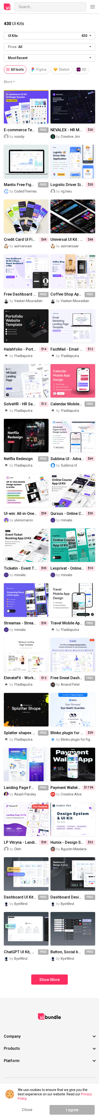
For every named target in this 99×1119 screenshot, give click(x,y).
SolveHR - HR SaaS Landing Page (21, 404)
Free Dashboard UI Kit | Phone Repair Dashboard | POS (21, 294)
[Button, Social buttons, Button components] (72, 929)
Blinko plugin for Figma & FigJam (68, 733)
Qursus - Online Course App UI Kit (68, 513)
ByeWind (20, 904)
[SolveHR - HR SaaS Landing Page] (26, 381)
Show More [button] (49, 979)
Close (27, 1109)
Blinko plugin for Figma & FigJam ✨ (78, 739)
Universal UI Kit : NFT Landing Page (68, 239)
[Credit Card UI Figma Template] (26, 216)
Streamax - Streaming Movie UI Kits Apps (21, 623)
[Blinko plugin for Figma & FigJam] (72, 709)
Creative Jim (70, 136)
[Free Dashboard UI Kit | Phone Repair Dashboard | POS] (26, 271)
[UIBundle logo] (7, 6)
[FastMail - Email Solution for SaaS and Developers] (72, 326)
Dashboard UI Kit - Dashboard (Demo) (21, 897)
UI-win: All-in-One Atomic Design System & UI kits (21, 513)
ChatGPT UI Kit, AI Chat (21, 952)
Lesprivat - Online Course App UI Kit (68, 568)
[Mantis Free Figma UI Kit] (26, 161)
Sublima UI (69, 465)
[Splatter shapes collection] (26, 709)
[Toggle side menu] (92, 7)
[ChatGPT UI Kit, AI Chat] (26, 929)
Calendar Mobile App (67, 404)
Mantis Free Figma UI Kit (21, 185)
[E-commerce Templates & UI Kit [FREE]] (26, 107)
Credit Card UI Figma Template (21, 239)
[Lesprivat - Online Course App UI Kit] (72, 545)
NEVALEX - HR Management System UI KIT (68, 130)
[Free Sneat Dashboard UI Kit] (72, 654)
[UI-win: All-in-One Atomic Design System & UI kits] (26, 490)
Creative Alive (71, 794)
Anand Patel (70, 684)
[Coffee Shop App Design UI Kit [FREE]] (72, 271)
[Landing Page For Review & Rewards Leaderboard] (26, 764)
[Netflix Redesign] (26, 435)
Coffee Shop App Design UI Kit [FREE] (67, 294)
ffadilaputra (23, 356)
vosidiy (19, 136)
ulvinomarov (23, 520)
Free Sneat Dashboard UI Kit (67, 678)
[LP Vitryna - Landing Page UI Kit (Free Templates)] (26, 819)
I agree (72, 1110)
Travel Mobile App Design (67, 623)
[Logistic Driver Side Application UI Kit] (72, 161)
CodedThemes (25, 191)
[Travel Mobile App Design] (72, 600)
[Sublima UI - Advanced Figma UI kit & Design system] (72, 435)
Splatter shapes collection (21, 733)
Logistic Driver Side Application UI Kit (68, 185)
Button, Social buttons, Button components (67, 952)
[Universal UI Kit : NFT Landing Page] (72, 216)
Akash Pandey (25, 794)
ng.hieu (66, 191)
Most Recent (17, 58)
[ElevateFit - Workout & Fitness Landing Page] (26, 654)
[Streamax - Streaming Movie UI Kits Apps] (26, 600)
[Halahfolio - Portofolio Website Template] (26, 326)
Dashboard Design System (67, 897)
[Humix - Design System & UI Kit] (72, 819)
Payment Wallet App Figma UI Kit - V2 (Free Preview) (66, 788)
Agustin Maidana (74, 849)
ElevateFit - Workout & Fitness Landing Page (21, 678)
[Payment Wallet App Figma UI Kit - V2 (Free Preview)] (72, 764)
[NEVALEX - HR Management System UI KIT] (72, 107)
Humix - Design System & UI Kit (68, 842)
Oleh (17, 849)
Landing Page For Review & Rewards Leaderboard (21, 788)
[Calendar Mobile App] (72, 381)
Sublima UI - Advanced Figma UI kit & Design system (68, 459)
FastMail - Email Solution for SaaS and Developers (68, 349)
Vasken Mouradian (28, 301)
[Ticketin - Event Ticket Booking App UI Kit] (26, 545)
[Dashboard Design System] (72, 874)
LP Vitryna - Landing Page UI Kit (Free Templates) (21, 842)
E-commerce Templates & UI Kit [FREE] (21, 130)
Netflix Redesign (18, 459)
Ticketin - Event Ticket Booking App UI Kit (21, 568)
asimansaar (23, 246)
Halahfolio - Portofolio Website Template (21, 349)
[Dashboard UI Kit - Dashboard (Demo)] (26, 874)
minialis (66, 520)
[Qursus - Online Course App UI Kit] (72, 490)
